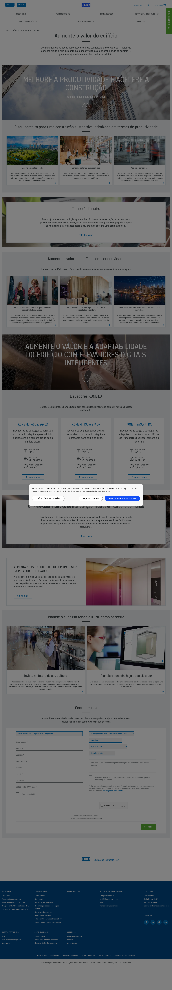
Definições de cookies (48, 498)
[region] (86, 495)
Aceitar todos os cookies (122, 498)
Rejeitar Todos (91, 498)
